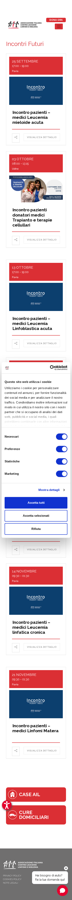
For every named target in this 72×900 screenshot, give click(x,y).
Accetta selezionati (36, 515)
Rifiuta (36, 528)
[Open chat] (62, 890)
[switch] (61, 449)
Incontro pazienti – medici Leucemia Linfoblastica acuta (32, 323)
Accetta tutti (36, 502)
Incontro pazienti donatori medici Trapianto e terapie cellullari (32, 217)
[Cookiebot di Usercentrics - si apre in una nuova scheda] (50, 367)
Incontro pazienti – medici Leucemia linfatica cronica (31, 627)
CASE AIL (29, 794)
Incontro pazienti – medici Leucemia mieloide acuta (31, 117)
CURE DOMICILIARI (34, 815)
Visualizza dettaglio (42, 137)
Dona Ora (56, 20)
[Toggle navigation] (59, 26)
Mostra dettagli (49, 490)
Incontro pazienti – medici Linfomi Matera (35, 728)
